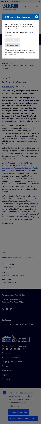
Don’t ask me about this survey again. (20, 50)
